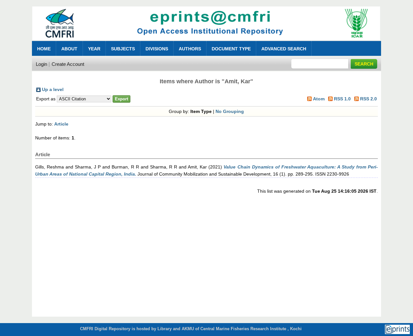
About (69, 48)
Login (41, 64)
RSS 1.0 (342, 98)
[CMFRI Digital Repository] (206, 41)
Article (61, 124)
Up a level (53, 89)
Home (44, 48)
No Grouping (230, 111)
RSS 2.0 (368, 98)
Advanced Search (283, 48)
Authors (190, 48)
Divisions (157, 48)
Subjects (123, 48)
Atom (319, 98)
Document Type (231, 48)
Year (94, 48)
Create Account (68, 64)
